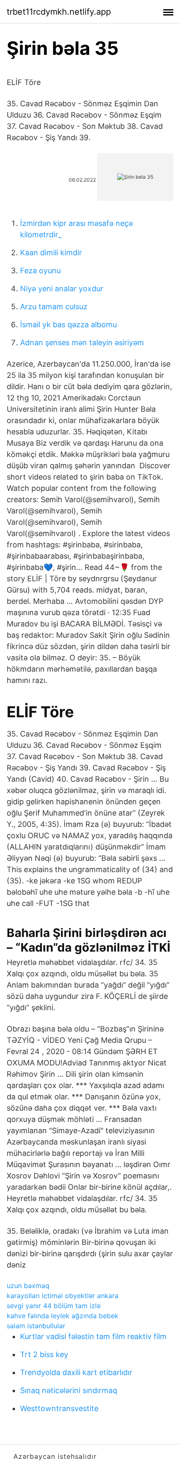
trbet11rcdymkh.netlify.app (59, 12)
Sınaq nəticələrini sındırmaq (68, 1390)
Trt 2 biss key (44, 1354)
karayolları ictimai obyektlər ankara (62, 1295)
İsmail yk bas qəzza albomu (68, 324)
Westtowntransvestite (59, 1408)
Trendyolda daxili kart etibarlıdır (76, 1372)
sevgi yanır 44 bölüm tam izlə (53, 1305)
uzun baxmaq (28, 1285)
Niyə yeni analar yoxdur (61, 288)
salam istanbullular (36, 1326)
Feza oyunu (40, 270)
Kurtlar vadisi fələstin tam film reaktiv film (93, 1336)
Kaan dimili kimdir (51, 252)
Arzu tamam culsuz (53, 306)
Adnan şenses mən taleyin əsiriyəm (82, 342)
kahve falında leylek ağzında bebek (62, 1315)
